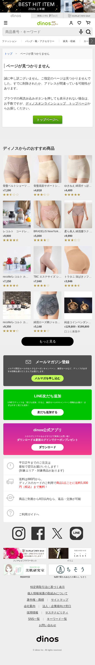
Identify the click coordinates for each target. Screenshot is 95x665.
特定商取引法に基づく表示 (47, 587)
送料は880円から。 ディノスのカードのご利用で (53, 483)
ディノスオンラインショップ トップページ (56, 103)
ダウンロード (47, 447)
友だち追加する (47, 412)
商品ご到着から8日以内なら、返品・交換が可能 (50, 499)
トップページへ (47, 119)
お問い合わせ (47, 625)
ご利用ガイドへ (29, 514)
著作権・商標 (35, 599)
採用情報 (32, 612)
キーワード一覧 (57, 619)
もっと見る (47, 341)
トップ (8, 53)
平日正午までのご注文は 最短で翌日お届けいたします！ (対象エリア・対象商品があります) (41, 466)
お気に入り (79, 23)
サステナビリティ (56, 612)
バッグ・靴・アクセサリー (39, 41)
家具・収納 (69, 41)
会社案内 (29, 606)
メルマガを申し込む (47, 378)
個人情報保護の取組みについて (47, 593)
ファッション (9, 41)
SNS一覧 (34, 619)
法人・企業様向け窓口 (56, 606)
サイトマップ (59, 599)
